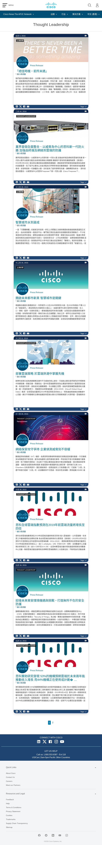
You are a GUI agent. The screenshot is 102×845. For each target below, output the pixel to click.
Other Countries (63, 757)
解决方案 (76, 14)
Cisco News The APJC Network (17, 14)
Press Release (36, 65)
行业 (64, 14)
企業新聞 (20, 40)
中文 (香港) (92, 14)
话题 (53, 14)
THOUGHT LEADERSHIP (26, 116)
